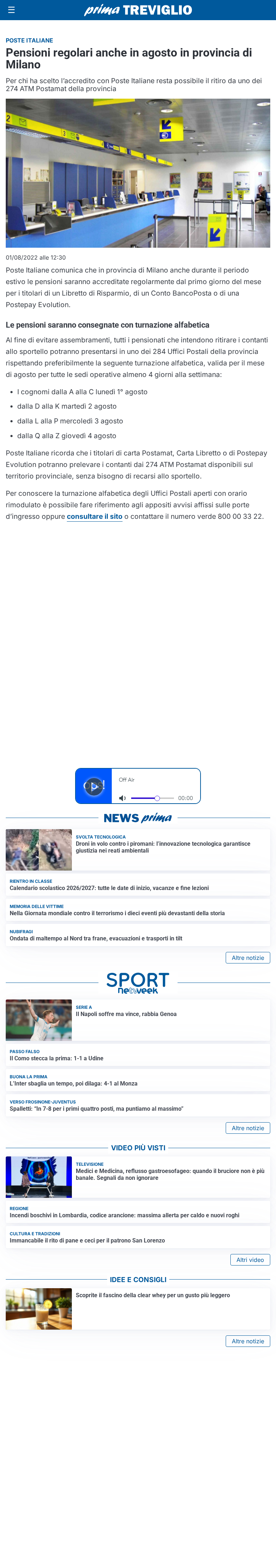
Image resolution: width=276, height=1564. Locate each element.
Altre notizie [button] (248, 957)
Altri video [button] (250, 1259)
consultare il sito (95, 516)
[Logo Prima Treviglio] (138, 10)
